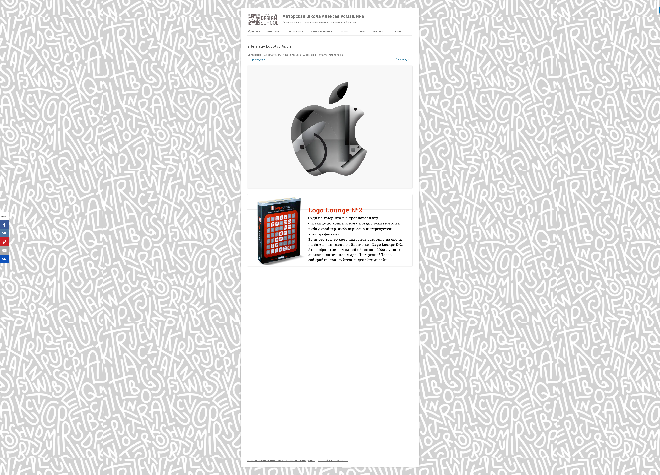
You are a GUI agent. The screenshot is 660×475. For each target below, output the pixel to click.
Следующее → (404, 59)
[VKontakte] (4, 233)
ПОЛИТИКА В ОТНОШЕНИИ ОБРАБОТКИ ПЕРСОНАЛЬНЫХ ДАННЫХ (281, 460)
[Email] (4, 250)
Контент (396, 31)
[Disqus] (330, 314)
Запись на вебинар (321, 31)
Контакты (378, 31)
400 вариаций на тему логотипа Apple (322, 54)
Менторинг (273, 31)
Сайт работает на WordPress (333, 460)
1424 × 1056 (284, 54)
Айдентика (254, 31)
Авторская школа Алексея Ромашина (323, 16)
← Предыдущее (257, 59)
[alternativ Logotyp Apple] (330, 127)
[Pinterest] (4, 242)
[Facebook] (4, 224)
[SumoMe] (4, 259)
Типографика (295, 31)
